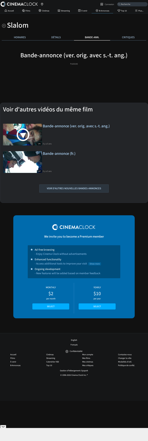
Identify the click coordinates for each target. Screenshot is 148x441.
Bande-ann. (92, 37)
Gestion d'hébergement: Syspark (74, 371)
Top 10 (124, 10)
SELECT (51, 306)
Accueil (11, 10)
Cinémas (45, 10)
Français (74, 345)
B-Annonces (104, 10)
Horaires (20, 37)
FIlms (27, 10)
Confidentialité (76, 351)
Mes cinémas (87, 361)
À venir (84, 10)
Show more (95, 263)
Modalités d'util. (125, 361)
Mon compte (87, 354)
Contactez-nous (125, 354)
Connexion (109, 4)
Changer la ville (124, 358)
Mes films (86, 358)
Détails (56, 37)
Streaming (65, 10)
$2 (51, 297)
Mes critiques (87, 365)
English (74, 340)
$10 (97, 297)
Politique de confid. (126, 365)
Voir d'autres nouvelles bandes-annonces (74, 188)
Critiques (128, 37)
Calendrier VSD (52, 361)
